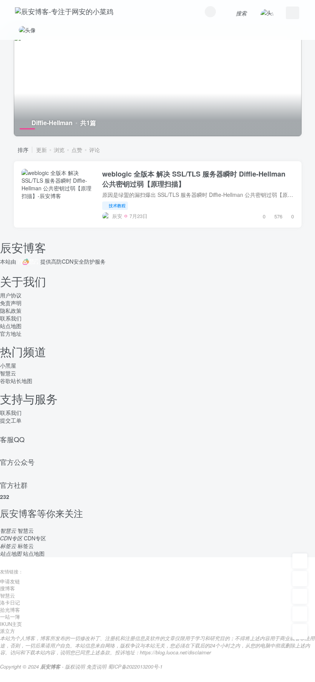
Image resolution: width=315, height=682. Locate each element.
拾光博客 (10, 609)
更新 (41, 150)
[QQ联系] (299, 596)
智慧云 (8, 373)
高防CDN (62, 261)
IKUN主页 (11, 624)
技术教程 (117, 205)
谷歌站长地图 (16, 381)
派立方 (7, 630)
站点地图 (11, 326)
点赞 (76, 150)
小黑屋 (8, 365)
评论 (94, 150)
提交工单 (11, 420)
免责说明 (96, 666)
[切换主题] (299, 614)
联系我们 (11, 318)
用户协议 (11, 295)
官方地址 (11, 333)
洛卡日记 (10, 602)
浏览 (59, 150)
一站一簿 (10, 616)
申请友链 (10, 581)
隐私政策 (11, 310)
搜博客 (7, 588)
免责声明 (11, 303)
